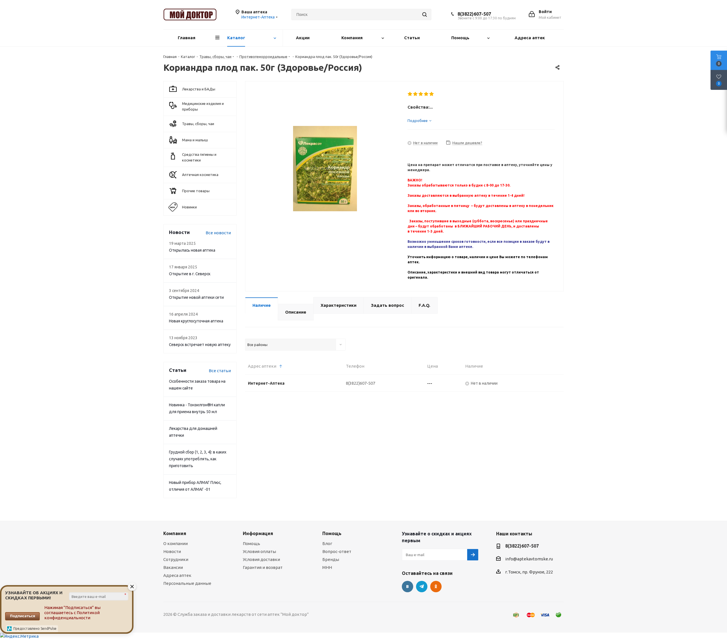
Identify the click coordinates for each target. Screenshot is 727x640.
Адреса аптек (177, 575)
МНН (327, 567)
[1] (410, 94)
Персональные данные (187, 583)
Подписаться (22, 615)
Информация (258, 533)
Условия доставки (261, 559)
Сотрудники (175, 559)
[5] (431, 94)
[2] (415, 94)
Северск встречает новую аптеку (200, 344)
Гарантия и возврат (263, 567)
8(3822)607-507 (474, 13)
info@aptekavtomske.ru (529, 558)
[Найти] (424, 14)
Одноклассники (436, 586)
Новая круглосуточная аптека (196, 321)
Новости (172, 551)
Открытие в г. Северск (189, 274)
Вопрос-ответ (336, 551)
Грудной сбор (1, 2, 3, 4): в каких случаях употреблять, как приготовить (197, 459)
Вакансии (173, 567)
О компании (175, 543)
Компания (174, 533)
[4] (426, 94)
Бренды (330, 559)
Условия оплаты (259, 551)
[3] (421, 94)
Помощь (251, 543)
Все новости (218, 232)
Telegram (421, 586)
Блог (327, 543)
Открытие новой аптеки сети (196, 297)
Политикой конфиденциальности (72, 615)
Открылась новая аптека (192, 250)
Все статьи (220, 370)
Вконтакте (407, 586)
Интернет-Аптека (266, 383)
